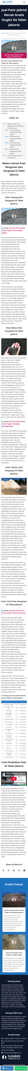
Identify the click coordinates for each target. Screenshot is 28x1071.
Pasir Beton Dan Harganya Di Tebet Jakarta (15, 139)
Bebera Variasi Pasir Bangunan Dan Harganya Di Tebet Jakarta (15, 126)
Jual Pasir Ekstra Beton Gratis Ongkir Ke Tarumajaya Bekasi (13, 230)
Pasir (7, 33)
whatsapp (21, 1068)
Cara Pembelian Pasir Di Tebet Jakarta (14, 157)
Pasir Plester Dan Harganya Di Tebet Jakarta (15, 145)
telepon (8, 1068)
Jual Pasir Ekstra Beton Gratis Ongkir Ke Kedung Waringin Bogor (13, 423)
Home (3, 33)
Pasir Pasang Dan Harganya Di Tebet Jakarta (15, 132)
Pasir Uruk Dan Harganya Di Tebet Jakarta (15, 151)
